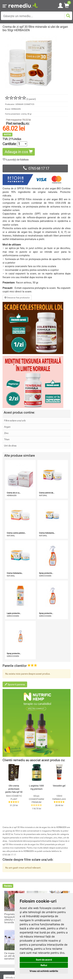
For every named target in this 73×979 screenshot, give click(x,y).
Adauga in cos (17, 152)
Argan (7, 426)
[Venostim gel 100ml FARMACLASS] (59, 772)
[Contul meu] (60, 5)
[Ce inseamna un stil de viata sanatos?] (14, 939)
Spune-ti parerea (16, 684)
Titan (7, 439)
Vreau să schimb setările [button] (44, 971)
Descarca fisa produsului (18, 297)
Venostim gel (59, 785)
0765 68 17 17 (38, 168)
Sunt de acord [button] (44, 959)
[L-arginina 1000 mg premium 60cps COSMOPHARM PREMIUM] (36, 772)
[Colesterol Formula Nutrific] (36, 328)
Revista (8, 885)
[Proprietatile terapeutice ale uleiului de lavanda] (14, 900)
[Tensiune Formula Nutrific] (36, 382)
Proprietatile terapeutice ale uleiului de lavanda (13, 918)
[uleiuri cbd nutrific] (36, 723)
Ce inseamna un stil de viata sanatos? (13, 956)
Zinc (6, 433)
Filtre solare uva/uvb (15, 420)
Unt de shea (10, 445)
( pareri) (31, 99)
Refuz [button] (44, 965)
